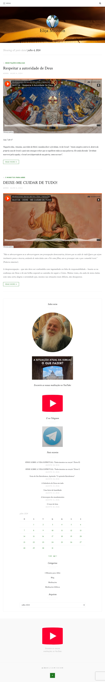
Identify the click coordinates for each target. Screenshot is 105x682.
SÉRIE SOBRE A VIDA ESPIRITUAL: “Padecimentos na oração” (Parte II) (52, 462)
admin (6, 73)
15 (34, 536)
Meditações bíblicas (15, 63)
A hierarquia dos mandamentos (52, 497)
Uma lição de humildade (52, 490)
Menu (8, 3)
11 (62, 530)
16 (43, 536)
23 (43, 542)
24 (52, 542)
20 (81, 536)
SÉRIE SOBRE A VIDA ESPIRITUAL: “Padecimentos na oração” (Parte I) (52, 469)
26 (71, 542)
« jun (50, 556)
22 (34, 542)
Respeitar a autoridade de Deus (28, 68)
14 (24, 536)
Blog (52, 577)
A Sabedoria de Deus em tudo (52, 483)
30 (43, 548)
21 (24, 542)
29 (34, 548)
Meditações (52, 582)
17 (52, 536)
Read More (10, 162)
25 (62, 542)
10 (52, 530)
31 (52, 548)
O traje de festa (52, 504)
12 (71, 530)
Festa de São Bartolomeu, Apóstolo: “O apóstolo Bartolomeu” (52, 476)
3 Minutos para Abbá (15, 177)
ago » (55, 556)
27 (81, 542)
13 (80, 530)
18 (62, 536)
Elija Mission (52, 30)
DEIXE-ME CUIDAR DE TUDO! (30, 182)
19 (71, 536)
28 (24, 548)
